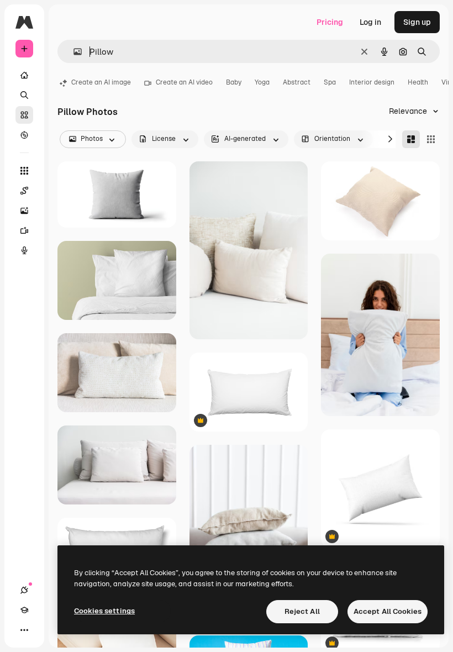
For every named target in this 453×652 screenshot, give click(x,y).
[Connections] (24, 590)
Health (418, 82)
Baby (233, 82)
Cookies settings (104, 611)
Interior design (371, 82)
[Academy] (24, 610)
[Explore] (24, 135)
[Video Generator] (24, 230)
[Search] (24, 95)
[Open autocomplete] (73, 52)
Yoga (262, 82)
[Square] (431, 139)
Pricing (330, 22)
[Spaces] (24, 190)
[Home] (24, 75)
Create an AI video (184, 82)
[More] (24, 630)
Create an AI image (101, 82)
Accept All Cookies (388, 611)
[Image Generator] (24, 210)
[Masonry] (411, 139)
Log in (370, 22)
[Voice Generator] (24, 250)
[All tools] (24, 171)
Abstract (296, 82)
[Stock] (24, 115)
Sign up (417, 22)
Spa (330, 82)
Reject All (302, 611)
